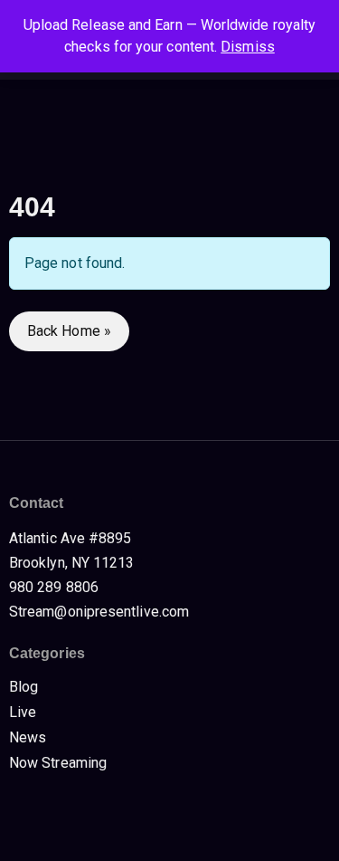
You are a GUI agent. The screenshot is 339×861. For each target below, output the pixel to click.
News (27, 737)
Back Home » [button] (69, 331)
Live (22, 712)
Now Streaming (58, 762)
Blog (23, 686)
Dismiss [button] (248, 46)
